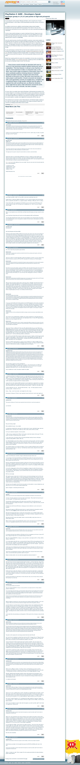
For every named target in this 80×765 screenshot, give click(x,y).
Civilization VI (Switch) (56, 51)
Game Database (26, 4)
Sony (12, 104)
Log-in (54, 3)
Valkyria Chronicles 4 (55, 70)
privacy (10, 762)
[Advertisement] (71, 25)
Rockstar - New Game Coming (39, 113)
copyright (6, 762)
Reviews (31, 4)
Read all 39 (24, 120)
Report (38, 135)
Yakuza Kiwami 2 (54, 74)
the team (19, 762)
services (23, 762)
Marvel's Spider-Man (55, 78)
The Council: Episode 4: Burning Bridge (56, 67)
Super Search (55, 2)
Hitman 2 (53, 62)
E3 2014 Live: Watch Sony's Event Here (9, 113)
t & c (13, 762)
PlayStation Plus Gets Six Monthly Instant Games (29, 113)
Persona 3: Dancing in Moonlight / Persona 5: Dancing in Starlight (56, 48)
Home (21, 4)
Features (36, 4)
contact (15, 762)
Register (57, 3)
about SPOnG (27, 762)
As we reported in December (21, 59)
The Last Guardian (19, 112)
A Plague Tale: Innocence (56, 42)
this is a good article (9, 162)
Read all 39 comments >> (38, 758)
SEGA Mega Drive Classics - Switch (57, 56)
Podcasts (40, 4)
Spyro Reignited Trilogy (56, 58)
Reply (42, 135)
